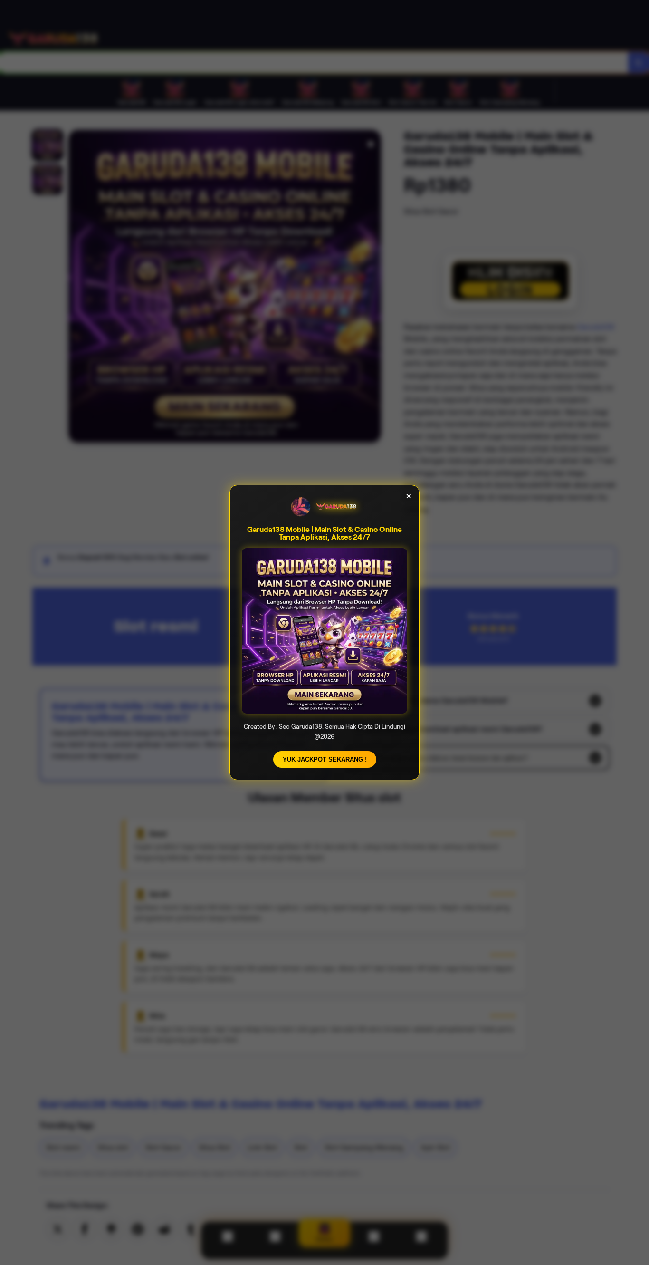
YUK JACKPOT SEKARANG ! (325, 759)
